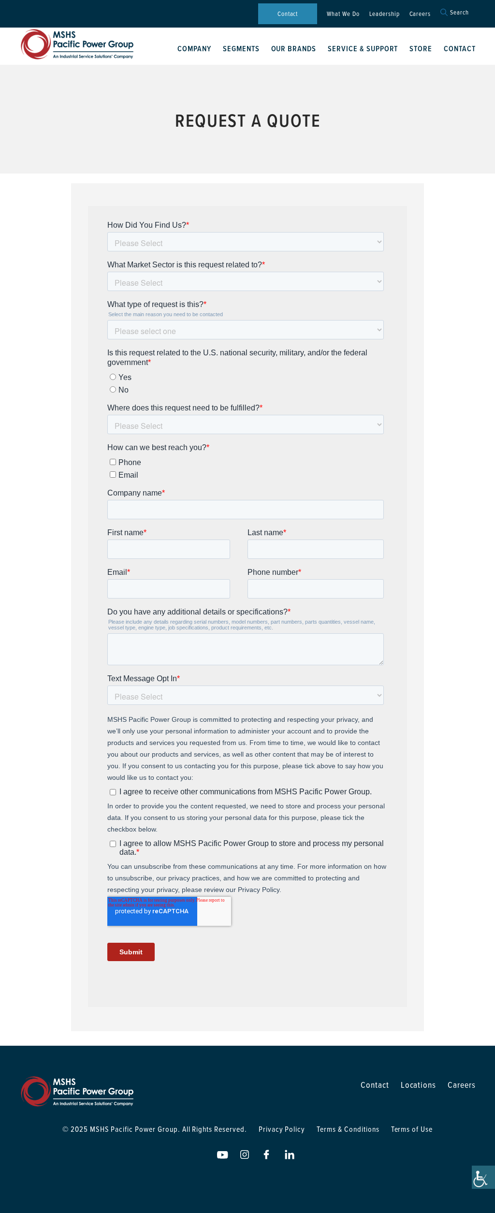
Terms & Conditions (348, 1129)
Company (194, 48)
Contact (287, 13)
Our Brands (294, 48)
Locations (419, 1085)
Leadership (384, 13)
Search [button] (459, 12)
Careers (420, 13)
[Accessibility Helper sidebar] (483, 1177)
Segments (241, 48)
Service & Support (363, 48)
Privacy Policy (282, 1129)
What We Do (343, 13)
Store (420, 48)
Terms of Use (412, 1129)
